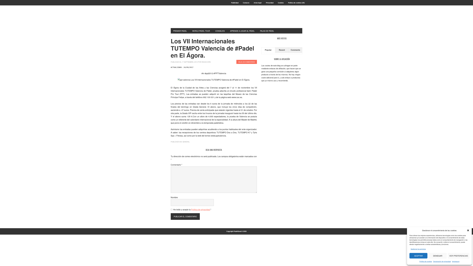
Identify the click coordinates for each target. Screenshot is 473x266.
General (186, 142)
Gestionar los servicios (418, 249)
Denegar (437, 255)
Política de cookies (425, 261)
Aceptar (418, 255)
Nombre (174, 197)
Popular (268, 50)
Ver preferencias (458, 255)
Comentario (176, 164)
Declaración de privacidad (442, 261)
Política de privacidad (200, 209)
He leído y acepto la (192, 209)
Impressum (455, 261)
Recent (282, 50)
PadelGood (187, 19)
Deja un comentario (246, 62)
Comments (295, 50)
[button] (468, 230)
